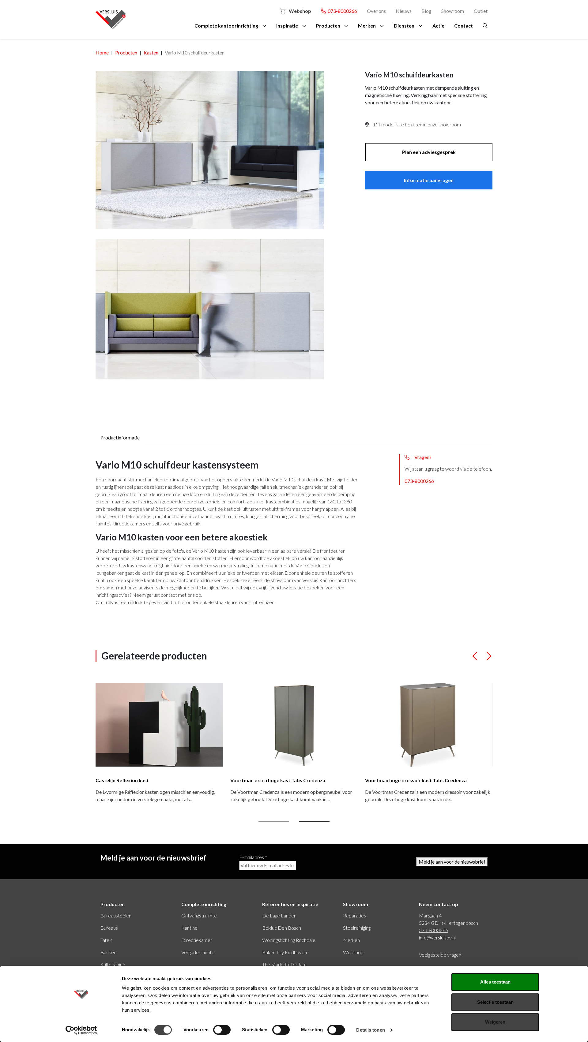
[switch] (222, 1030)
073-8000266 (341, 11)
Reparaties (354, 915)
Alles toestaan (495, 981)
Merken (367, 25)
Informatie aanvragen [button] (429, 180)
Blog (426, 11)
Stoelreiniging (357, 928)
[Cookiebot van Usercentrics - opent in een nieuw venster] (81, 1030)
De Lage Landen (279, 915)
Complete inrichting (203, 904)
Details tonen (370, 1030)
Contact (463, 25)
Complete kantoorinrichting (226, 25)
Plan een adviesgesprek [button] (429, 152)
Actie (438, 25)
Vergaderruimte (197, 952)
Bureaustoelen (115, 915)
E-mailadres (253, 857)
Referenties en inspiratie (290, 904)
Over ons (376, 11)
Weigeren (495, 1022)
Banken (108, 952)
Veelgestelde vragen (440, 955)
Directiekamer (196, 940)
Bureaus (109, 928)
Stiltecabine (112, 964)
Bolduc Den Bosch (281, 928)
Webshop (299, 11)
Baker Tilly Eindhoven (284, 952)
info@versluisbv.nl (437, 937)
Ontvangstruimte (199, 915)
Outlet (481, 11)
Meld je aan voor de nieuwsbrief (452, 862)
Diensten (404, 25)
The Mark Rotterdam (284, 964)
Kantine (189, 928)
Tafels (106, 940)
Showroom (452, 11)
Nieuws (404, 11)
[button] (475, 659)
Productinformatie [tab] (120, 437)
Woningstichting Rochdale (288, 940)
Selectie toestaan (495, 1002)
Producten (328, 25)
